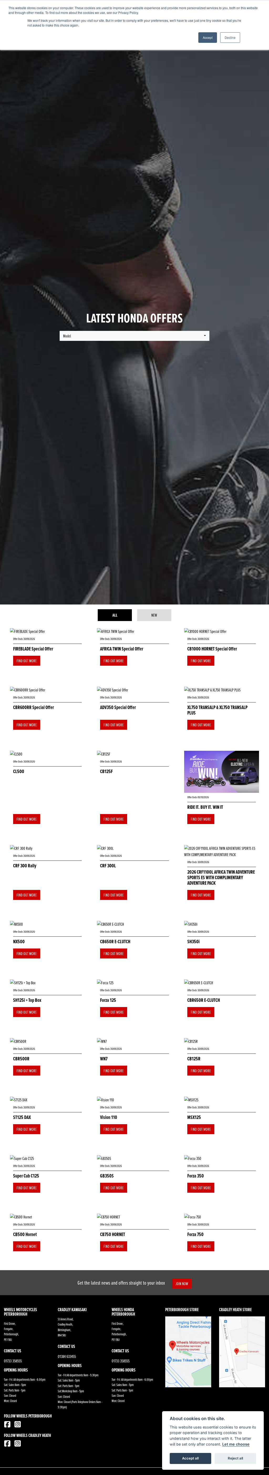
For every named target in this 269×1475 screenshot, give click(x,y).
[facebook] (8, 1425)
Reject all (235, 1458)
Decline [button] (230, 37)
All (114, 615)
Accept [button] (208, 37)
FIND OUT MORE (27, 661)
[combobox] (134, 336)
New (154, 615)
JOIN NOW (181, 1283)
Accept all (190, 1458)
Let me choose (236, 1444)
